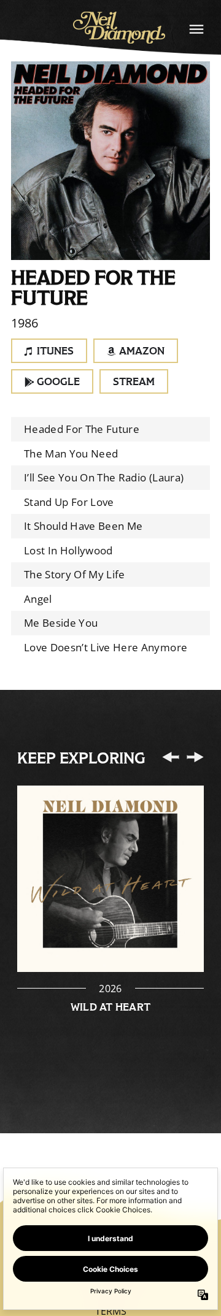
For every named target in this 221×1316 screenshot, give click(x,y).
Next (195, 756)
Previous (170, 756)
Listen (110, 879)
